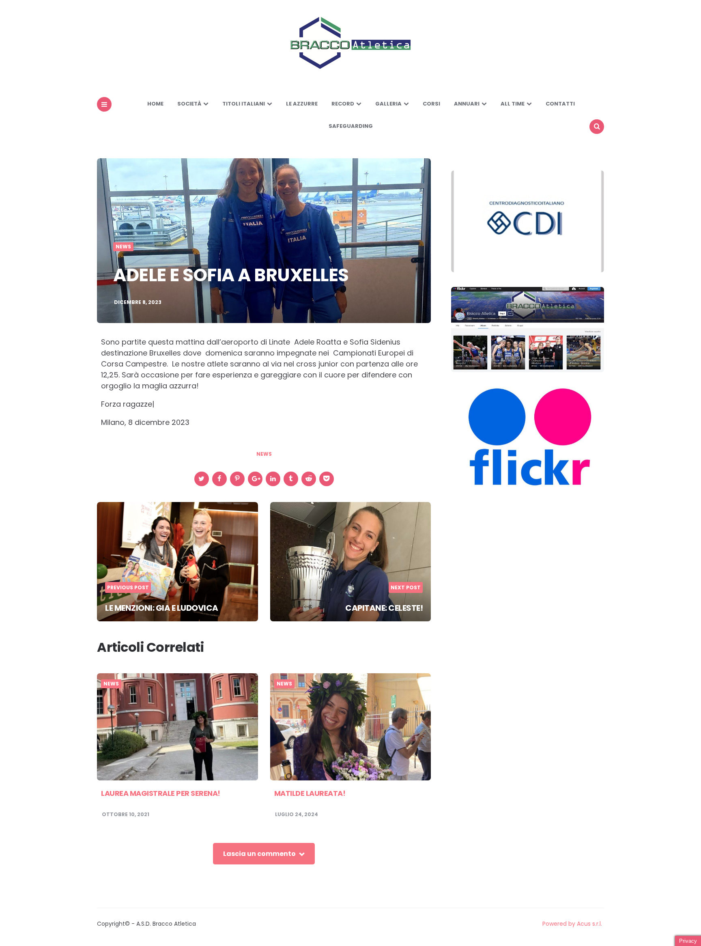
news (264, 454)
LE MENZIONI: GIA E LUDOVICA (161, 608)
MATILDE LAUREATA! (310, 793)
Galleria (388, 104)
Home (155, 104)
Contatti (560, 104)
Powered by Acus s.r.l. (572, 924)
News (123, 247)
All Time (513, 104)
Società (189, 104)
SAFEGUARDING (351, 126)
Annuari (467, 104)
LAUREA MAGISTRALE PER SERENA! (160, 793)
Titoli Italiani (243, 104)
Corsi (431, 104)
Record (342, 104)
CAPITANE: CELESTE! (384, 608)
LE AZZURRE (302, 104)
